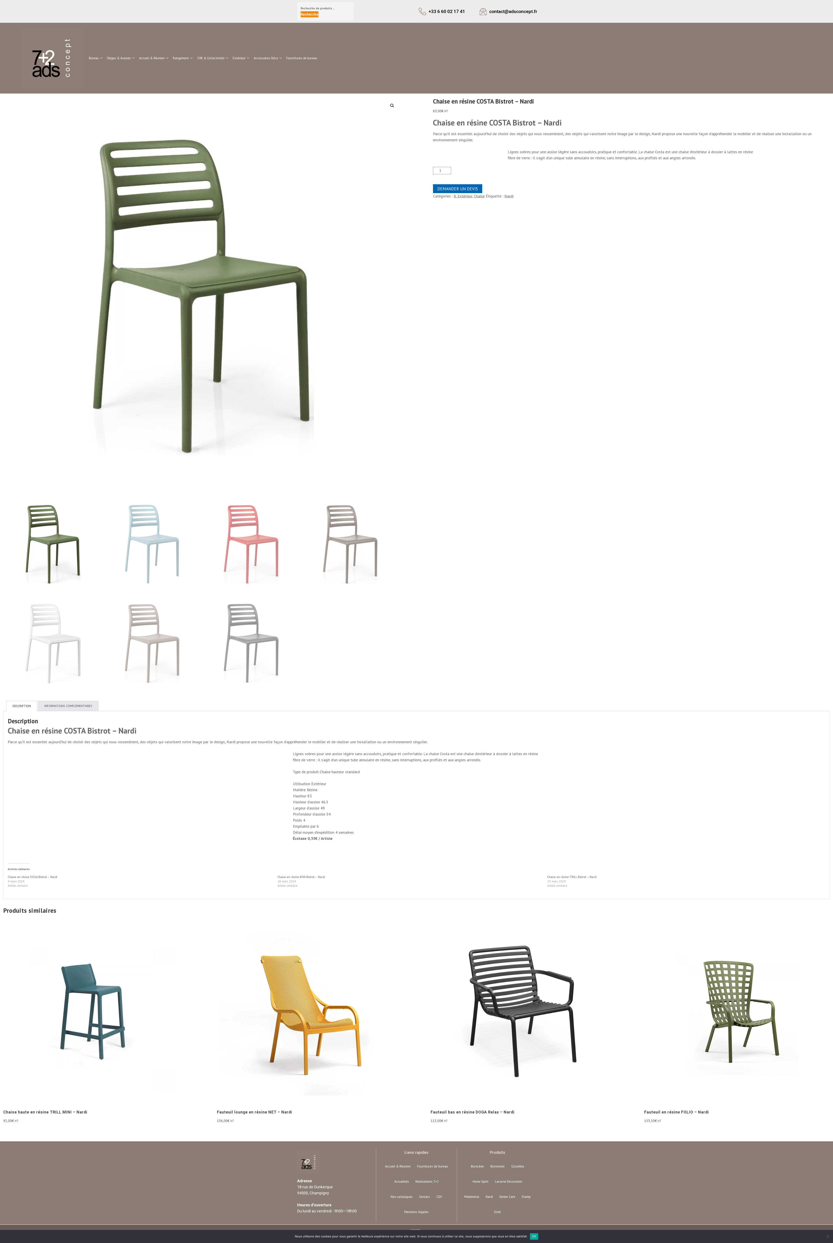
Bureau (94, 58)
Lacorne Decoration (508, 1181)
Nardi (508, 196)
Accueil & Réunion (152, 58)
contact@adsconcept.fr (513, 11)
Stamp (526, 1197)
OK (534, 1236)
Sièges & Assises (119, 58)
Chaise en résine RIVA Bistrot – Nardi (301, 877)
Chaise (479, 196)
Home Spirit (481, 1181)
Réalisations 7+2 (427, 1181)
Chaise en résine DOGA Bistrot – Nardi (32, 877)
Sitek (497, 1212)
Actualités (401, 1181)
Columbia (517, 1166)
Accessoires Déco (266, 58)
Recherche (309, 14)
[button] (392, 106)
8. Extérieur (463, 196)
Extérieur (239, 58)
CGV (439, 1197)
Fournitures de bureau (301, 58)
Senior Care (507, 1197)
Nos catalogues (402, 1197)
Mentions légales (416, 1212)
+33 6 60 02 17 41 (446, 11)
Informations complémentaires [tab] (68, 706)
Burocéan (477, 1166)
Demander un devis (457, 188)
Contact (424, 1197)
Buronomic (497, 1166)
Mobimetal (471, 1197)
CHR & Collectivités (211, 58)
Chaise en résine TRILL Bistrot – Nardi (572, 877)
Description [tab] (22, 706)
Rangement (181, 58)
